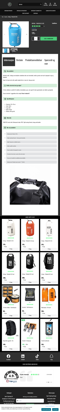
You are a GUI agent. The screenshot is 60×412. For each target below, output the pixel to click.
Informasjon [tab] (9, 60)
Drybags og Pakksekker (22, 10)
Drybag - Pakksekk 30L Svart (47, 274)
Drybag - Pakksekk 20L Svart (28, 274)
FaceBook (8, 359)
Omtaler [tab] (19, 60)
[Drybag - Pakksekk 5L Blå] (15, 34)
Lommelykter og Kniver (50, 10)
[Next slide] (27, 34)
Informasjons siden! (51, 398)
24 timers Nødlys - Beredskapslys (9, 307)
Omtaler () (34, 28)
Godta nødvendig (46, 409)
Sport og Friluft (25, 13)
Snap (51, 359)
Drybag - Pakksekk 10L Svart (8, 274)
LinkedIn (23, 359)
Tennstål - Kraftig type (26, 341)
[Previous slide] (4, 34)
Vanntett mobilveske (45, 341)
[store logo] (10, 4)
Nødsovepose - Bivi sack (46, 307)
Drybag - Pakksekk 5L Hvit (8, 241)
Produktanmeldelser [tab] (33, 60)
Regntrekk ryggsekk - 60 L (8, 341)
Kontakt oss (51, 404)
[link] (28, 377)
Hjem (3, 16)
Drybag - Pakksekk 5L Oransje (28, 241)
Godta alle (55, 409)
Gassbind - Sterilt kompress (27, 307)
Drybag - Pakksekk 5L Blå (12, 16)
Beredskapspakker (8, 10)
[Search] (41, 4)
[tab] (14, 46)
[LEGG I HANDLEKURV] (48, 38)
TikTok (37, 359)
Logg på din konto (51, 401)
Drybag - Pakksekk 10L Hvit (46, 241)
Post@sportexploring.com (8, 401)
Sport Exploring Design (51, 396)
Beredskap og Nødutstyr (36, 10)
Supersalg (36, 13)
